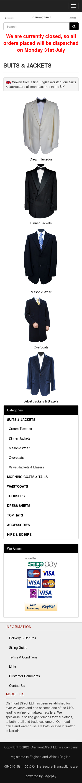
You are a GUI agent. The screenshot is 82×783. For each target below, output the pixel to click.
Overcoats (15, 457)
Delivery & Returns (22, 638)
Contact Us (17, 685)
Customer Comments (24, 676)
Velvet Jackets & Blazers (25, 467)
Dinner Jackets (18, 438)
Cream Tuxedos (19, 428)
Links (13, 666)
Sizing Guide (18, 647)
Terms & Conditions (23, 657)
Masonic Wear (18, 448)
